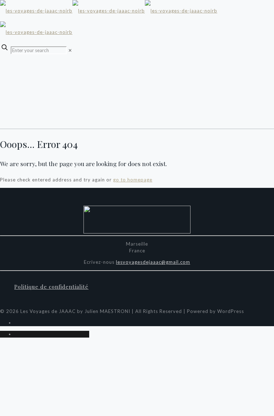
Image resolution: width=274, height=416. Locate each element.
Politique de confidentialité (51, 286)
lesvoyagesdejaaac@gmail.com (153, 262)
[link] (70, 50)
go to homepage (132, 180)
